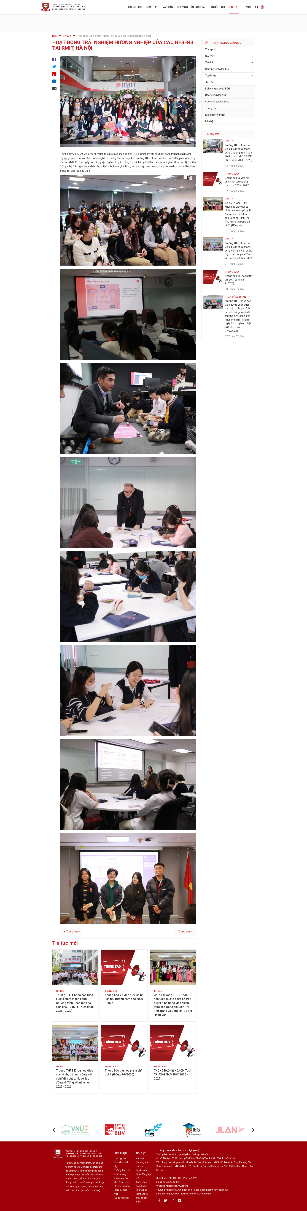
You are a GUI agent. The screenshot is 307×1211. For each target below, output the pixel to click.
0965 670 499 (189, 1178)
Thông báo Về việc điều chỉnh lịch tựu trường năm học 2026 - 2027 (124, 999)
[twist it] (54, 67)
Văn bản (168, 7)
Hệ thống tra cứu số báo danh (142, 1198)
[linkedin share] (54, 81)
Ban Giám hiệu (121, 1182)
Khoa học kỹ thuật (215, 114)
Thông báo (211, 108)
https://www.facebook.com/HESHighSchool (189, 1193)
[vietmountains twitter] (165, 1200)
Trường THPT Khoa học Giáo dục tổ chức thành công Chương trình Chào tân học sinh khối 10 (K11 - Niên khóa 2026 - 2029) (75, 1003)
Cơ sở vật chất (121, 1197)
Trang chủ (135, 7)
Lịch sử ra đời (121, 1178)
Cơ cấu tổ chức (122, 1186)
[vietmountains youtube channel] (179, 1200)
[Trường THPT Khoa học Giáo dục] (65, 7)
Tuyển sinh (218, 7)
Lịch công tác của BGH (217, 88)
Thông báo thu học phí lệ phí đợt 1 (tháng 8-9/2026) (238, 279)
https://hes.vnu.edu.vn (177, 1185)
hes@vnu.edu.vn (171, 1182)
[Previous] (54, 1130)
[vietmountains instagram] (172, 1200)
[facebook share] (54, 59)
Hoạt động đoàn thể (216, 95)
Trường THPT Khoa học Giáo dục (121, 1162)
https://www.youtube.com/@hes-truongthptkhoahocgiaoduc (197, 1189)
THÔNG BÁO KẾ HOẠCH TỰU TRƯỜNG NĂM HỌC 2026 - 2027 (172, 1074)
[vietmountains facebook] (159, 1200)
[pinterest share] (54, 74)
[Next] (253, 1130)
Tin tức (233, 7)
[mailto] (54, 88)
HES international (262, 7)
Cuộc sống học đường (217, 101)
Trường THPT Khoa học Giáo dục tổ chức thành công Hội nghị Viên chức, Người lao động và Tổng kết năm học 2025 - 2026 (74, 1078)
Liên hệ (247, 7)
